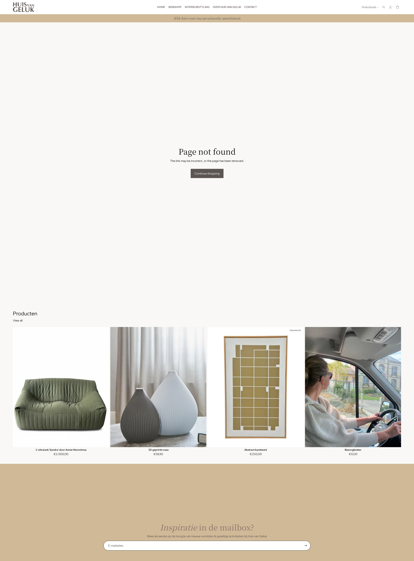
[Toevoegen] (104, 442)
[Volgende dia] (104, 387)
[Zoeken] (383, 7)
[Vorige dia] (18, 387)
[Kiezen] (201, 442)
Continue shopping (207, 173)
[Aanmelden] (305, 545)
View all (18, 320)
